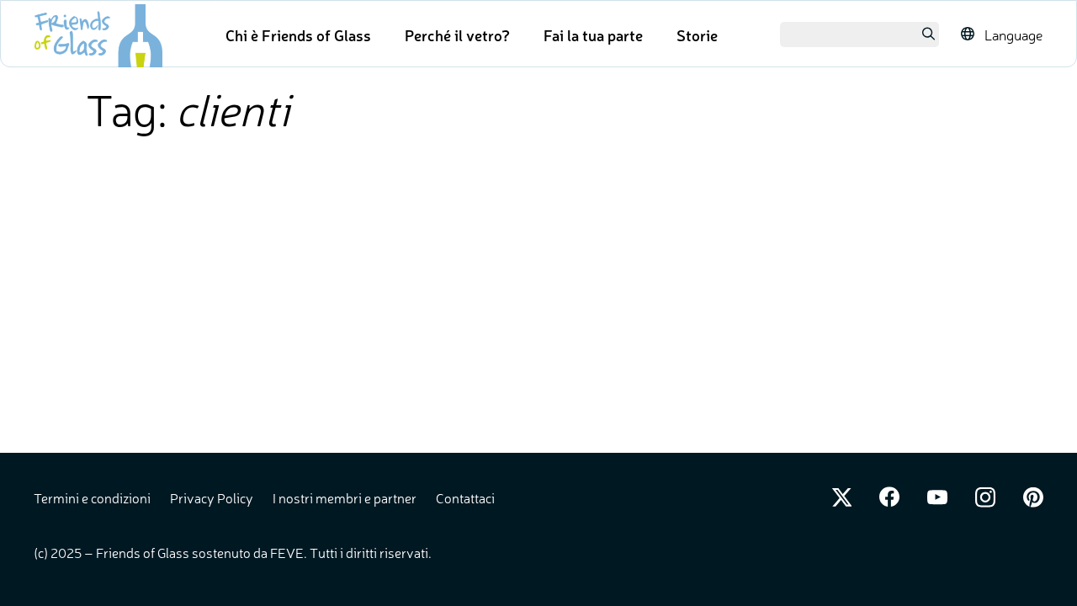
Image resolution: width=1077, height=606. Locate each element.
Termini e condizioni (93, 497)
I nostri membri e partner (346, 497)
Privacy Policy (213, 497)
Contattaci (465, 497)
